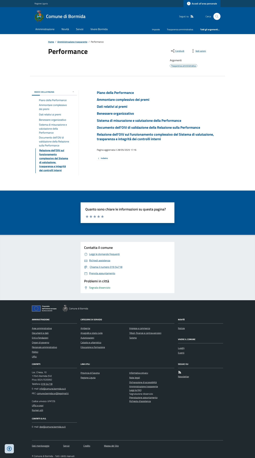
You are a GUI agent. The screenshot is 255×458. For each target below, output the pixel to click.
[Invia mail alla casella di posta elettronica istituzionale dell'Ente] (52, 388)
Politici (35, 352)
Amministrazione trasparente (72, 42)
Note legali (134, 377)
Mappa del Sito (111, 446)
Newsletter (183, 376)
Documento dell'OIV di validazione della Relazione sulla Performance (148, 127)
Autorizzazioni (87, 337)
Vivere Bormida (99, 29)
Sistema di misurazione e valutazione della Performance (139, 120)
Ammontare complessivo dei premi (123, 99)
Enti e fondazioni (40, 337)
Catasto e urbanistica (91, 342)
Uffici (34, 356)
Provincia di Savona (90, 373)
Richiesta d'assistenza (140, 401)
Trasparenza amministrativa (180, 29)
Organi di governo (40, 342)
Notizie (181, 328)
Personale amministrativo (44, 347)
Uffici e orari (37, 405)
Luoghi (181, 348)
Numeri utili (37, 410)
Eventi (181, 353)
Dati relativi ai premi (112, 106)
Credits (86, 446)
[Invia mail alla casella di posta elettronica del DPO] (52, 427)
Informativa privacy (138, 373)
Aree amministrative (42, 328)
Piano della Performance (115, 92)
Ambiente (85, 328)
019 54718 (46, 384)
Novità (65, 29)
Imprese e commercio (139, 328)
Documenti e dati (40, 333)
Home (51, 42)
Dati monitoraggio (40, 446)
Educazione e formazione (93, 347)
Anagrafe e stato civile (92, 333)
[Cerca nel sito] (215, 16)
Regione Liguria (41, 3)
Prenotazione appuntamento (143, 397)
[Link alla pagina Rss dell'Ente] (180, 372)
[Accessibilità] (9, 448)
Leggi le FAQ (135, 390)
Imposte (156, 29)
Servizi (79, 29)
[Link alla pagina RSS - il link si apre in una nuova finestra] (192, 16)
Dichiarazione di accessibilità (143, 382)
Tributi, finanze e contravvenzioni (145, 333)
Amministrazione (44, 29)
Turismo (133, 337)
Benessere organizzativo (115, 113)
